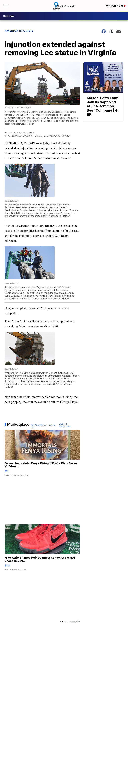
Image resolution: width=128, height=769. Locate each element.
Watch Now (115, 5)
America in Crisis (19, 30)
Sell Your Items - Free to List (43, 426)
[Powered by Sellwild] (75, 621)
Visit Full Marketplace (65, 425)
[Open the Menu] (5, 6)
